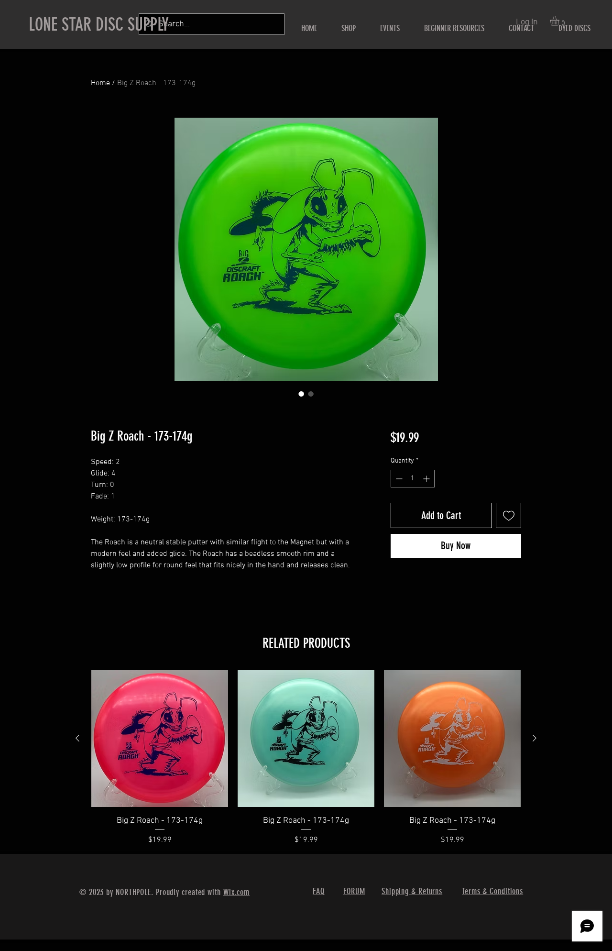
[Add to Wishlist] (508, 515)
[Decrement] (398, 478)
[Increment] (427, 478)
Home (100, 83)
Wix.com (236, 892)
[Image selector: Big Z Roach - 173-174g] (301, 393)
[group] (306, 758)
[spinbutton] (412, 478)
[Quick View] (159, 738)
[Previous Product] (77, 738)
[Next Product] (534, 738)
